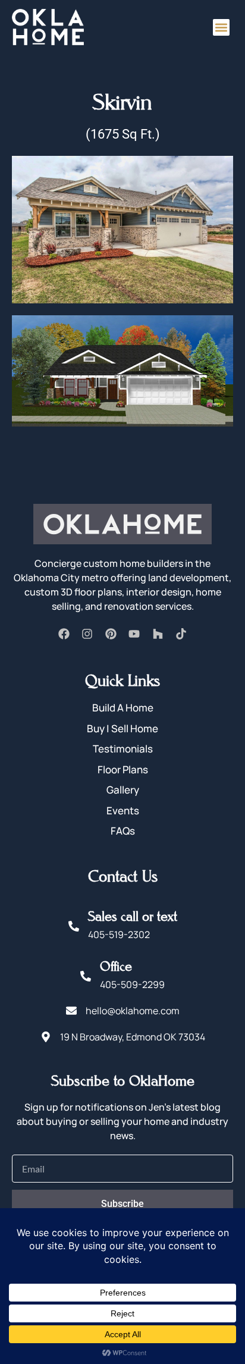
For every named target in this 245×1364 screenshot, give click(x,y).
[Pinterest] (111, 634)
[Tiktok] (181, 634)
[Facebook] (64, 634)
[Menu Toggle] (221, 27)
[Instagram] (87, 634)
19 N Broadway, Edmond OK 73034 (132, 1036)
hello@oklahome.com (133, 1010)
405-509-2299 (132, 984)
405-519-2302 (119, 934)
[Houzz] (158, 634)
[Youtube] (134, 634)
